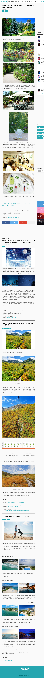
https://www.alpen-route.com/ (13, 506)
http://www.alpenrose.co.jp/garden (14, 217)
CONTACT (25, 673)
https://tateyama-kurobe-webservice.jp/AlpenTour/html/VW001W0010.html (16, 510)
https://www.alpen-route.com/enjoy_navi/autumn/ (16, 505)
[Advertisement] (18, 14)
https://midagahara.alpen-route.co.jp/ (13, 511)
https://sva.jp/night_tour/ (11, 317)
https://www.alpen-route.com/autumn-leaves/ (16, 502)
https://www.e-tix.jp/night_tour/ (18, 318)
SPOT (8, 9)
